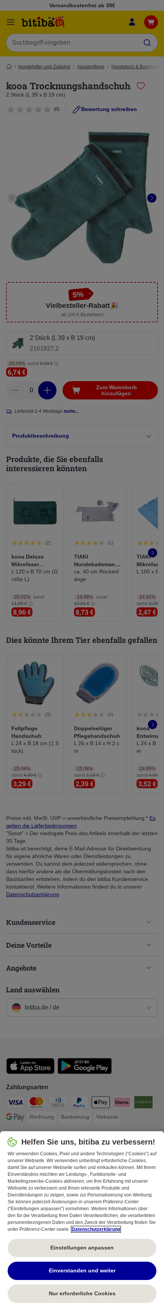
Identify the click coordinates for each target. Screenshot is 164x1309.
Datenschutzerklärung (96, 1229)
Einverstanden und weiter (82, 1270)
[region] (82, 1220)
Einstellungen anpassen (82, 1248)
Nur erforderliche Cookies (82, 1293)
